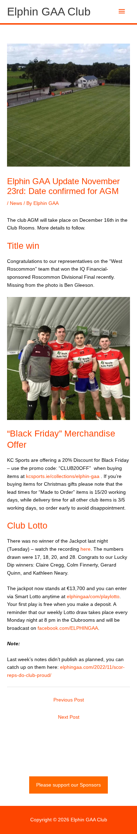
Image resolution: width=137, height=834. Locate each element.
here (85, 549)
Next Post (68, 717)
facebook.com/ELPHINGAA (68, 628)
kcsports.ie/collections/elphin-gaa (62, 476)
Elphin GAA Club (49, 11)
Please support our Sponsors (68, 785)
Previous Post (68, 700)
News (16, 203)
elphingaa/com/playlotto (93, 596)
